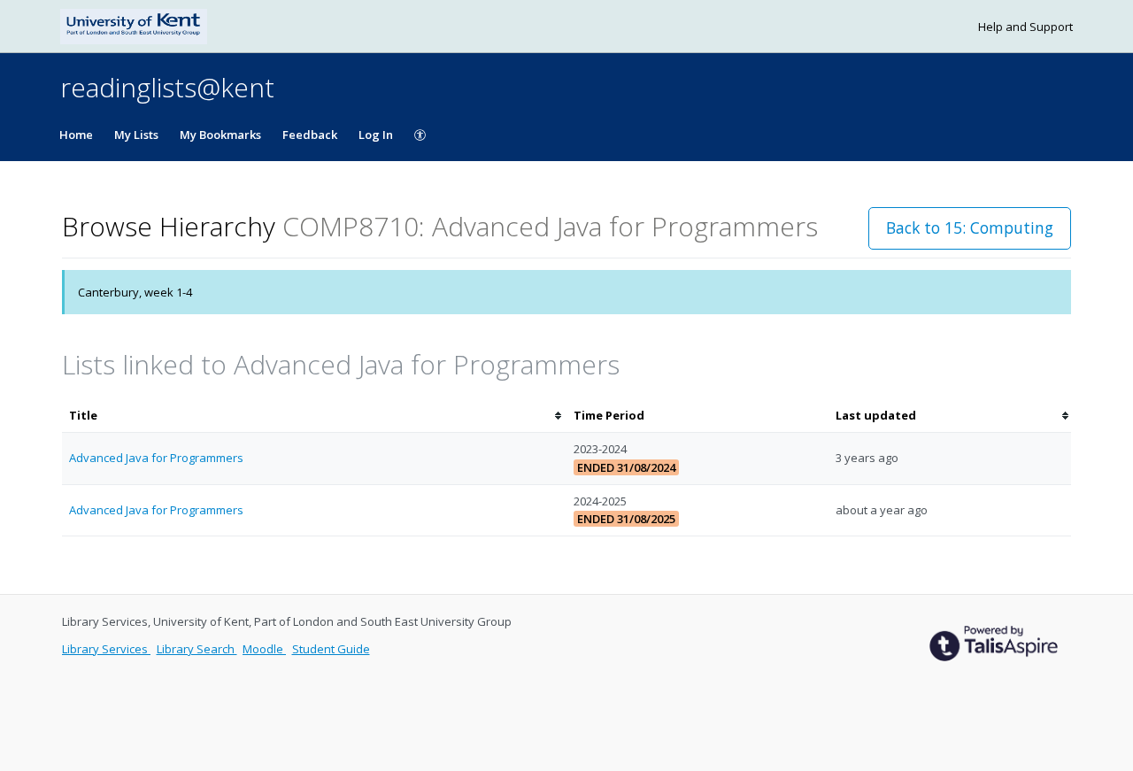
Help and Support (1025, 27)
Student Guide (331, 649)
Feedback (309, 135)
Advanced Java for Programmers (156, 458)
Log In (375, 135)
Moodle (264, 649)
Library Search (197, 649)
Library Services (106, 649)
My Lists (136, 135)
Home (76, 135)
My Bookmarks (220, 135)
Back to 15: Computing (969, 227)
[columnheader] (314, 415)
